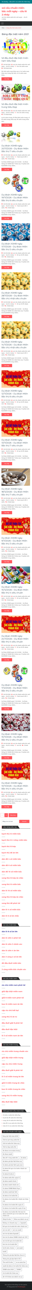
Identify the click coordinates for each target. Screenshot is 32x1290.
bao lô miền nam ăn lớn (12, 1004)
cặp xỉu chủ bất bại (10, 1010)
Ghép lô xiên (7, 1219)
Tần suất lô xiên (8, 1262)
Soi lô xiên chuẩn (8, 1248)
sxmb (4, 1251)
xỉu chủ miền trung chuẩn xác (15, 1051)
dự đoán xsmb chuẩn (9, 1181)
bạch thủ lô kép (9, 846)
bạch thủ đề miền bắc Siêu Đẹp (12, 1118)
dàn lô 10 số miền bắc (11, 891)
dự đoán (23, 1158)
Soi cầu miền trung (23, 112)
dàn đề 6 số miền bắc (11, 865)
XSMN (19, 1269)
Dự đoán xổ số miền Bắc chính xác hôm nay (15, 1200)
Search (24, 821)
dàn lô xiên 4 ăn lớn (10, 951)
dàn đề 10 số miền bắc (12, 872)
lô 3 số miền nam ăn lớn (12, 1036)
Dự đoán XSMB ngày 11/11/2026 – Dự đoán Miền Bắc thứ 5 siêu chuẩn (14, 247)
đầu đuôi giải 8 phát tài (12, 1023)
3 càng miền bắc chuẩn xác (14, 969)
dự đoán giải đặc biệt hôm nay (12, 1161)
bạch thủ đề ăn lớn (10, 853)
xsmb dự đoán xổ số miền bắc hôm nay (15, 1266)
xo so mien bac (21, 1262)
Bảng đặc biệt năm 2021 (10, 1136)
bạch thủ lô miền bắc (11, 834)
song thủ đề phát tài (11, 903)
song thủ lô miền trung (12, 1096)
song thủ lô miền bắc (11, 884)
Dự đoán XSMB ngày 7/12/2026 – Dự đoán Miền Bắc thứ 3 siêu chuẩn (14, 688)
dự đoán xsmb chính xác (11, 1185)
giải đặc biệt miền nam (12, 991)
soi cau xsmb (17, 1230)
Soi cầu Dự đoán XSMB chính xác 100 (15, 1237)
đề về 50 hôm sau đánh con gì (12, 1277)
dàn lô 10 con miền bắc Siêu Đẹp (13, 1126)
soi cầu (19, 745)
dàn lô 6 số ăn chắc (10, 916)
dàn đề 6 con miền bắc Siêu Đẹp (19, 1)
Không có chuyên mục (10, 1223)
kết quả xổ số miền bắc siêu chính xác (15, 1226)
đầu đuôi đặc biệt (9, 1029)
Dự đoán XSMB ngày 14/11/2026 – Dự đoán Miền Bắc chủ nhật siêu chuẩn (14, 345)
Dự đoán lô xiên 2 (8, 1174)
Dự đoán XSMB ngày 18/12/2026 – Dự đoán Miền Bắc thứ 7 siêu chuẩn (14, 492)
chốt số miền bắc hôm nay (11, 1143)
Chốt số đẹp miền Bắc (9, 1147)
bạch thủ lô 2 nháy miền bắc (14, 840)
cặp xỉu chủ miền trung (12, 1064)
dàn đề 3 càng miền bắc (10, 1158)
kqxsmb (23, 1223)
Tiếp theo (13, 815)
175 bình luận (7, 114)
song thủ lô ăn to (9, 1017)
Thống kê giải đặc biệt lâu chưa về (14, 1255)
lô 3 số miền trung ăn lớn (13, 1077)
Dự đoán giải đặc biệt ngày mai (13, 1165)
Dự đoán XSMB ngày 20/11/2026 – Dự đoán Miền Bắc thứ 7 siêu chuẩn (15, 148)
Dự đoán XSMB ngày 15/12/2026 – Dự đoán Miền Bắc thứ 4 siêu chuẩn (14, 590)
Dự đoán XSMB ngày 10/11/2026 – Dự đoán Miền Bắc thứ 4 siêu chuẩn (14, 786)
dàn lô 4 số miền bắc (11, 910)
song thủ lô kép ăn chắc (12, 878)
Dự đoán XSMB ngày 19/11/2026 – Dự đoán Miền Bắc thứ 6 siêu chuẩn (14, 198)
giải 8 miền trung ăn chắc (13, 1083)
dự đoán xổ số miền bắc (10, 1195)
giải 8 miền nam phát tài (13, 998)
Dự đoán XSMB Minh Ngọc (11, 1188)
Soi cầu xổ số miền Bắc (10, 1244)
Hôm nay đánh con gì (21, 1219)
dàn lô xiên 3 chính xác (12, 944)
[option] (19, 1)
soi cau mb (6, 1230)
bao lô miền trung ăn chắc (13, 1089)
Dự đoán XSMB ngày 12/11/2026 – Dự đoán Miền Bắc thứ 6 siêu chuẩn (14, 394)
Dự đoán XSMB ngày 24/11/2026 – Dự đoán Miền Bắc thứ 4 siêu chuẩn (15, 639)
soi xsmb (20, 1248)
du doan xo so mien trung (11, 1150)
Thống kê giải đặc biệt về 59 (11, 1259)
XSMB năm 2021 (8, 1269)
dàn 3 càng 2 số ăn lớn (12, 957)
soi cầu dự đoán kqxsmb (10, 1233)
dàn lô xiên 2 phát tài (11, 938)
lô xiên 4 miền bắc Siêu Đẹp (11, 1115)
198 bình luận (7, 68)
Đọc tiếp (7, 79)
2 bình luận (10, 159)
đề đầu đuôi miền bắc (11, 963)
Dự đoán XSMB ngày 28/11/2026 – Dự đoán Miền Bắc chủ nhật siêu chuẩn (14, 296)
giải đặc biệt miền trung (12, 1058)
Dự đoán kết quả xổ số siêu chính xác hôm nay (15, 1169)
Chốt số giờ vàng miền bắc (11, 1140)
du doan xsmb (7, 1154)
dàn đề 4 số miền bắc (11, 859)
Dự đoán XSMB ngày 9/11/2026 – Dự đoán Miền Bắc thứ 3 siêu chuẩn (14, 541)
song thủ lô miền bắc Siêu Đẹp (12, 1120)
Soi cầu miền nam (22, 66)
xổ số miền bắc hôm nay (10, 1273)
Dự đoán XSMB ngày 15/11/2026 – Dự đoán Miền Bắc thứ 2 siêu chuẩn (14, 737)
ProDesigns (21, 1287)
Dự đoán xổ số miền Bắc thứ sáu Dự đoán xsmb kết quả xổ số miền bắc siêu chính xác (15, 1214)
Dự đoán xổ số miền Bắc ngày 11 (13, 1204)
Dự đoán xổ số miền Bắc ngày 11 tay (14, 1208)
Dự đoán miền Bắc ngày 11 (11, 1177)
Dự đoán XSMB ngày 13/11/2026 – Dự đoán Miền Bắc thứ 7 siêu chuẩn (14, 443)
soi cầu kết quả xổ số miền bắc (12, 1241)
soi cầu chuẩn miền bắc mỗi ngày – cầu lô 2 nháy (14, 11)
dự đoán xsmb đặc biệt (10, 1192)
